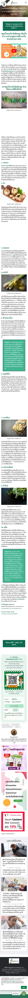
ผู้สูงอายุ (15, 904)
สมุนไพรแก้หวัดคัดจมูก (7, 726)
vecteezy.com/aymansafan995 (9, 613)
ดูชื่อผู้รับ (15, 710)
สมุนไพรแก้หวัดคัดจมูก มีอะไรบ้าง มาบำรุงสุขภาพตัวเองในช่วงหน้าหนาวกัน (14, 11)
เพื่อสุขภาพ (17, 726)
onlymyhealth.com (6, 608)
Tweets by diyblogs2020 (7, 833)
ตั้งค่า (2, 984)
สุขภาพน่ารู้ (22, 19)
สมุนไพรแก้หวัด (15, 724)
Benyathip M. (15, 19)
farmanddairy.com (17, 608)
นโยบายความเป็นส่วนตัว (12, 981)
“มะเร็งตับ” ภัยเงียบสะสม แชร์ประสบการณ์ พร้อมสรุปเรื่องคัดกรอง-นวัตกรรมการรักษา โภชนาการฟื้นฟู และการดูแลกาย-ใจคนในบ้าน (13, 898)
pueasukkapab (5, 724)
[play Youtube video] (14, 51)
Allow (23, 987)
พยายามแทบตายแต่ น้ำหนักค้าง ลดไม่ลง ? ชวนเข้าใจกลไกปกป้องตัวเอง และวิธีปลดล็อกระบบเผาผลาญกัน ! (14, 862)
